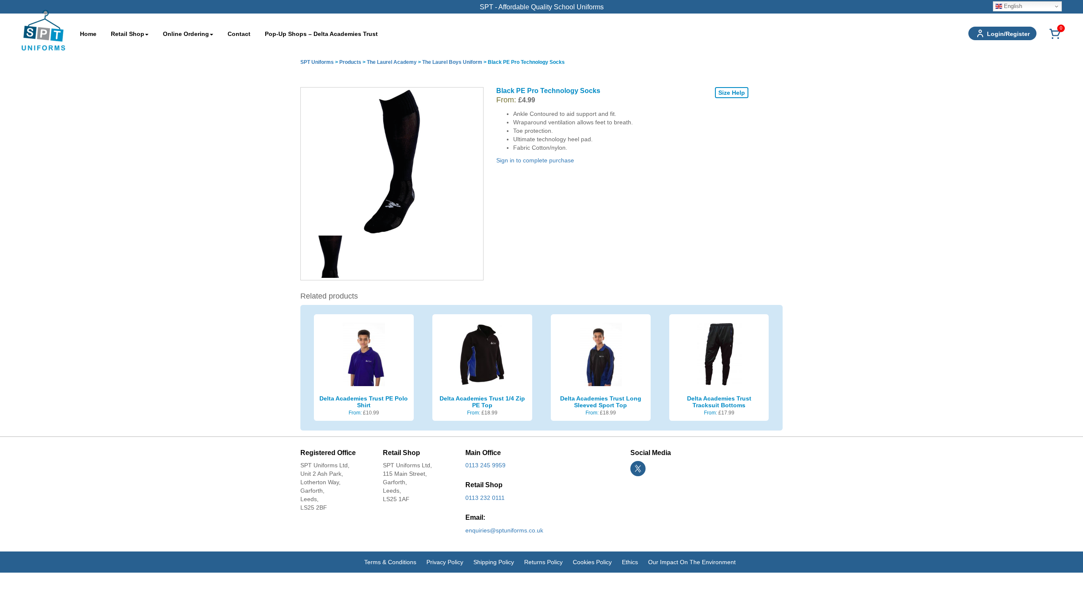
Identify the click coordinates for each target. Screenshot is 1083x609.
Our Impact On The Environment (692, 562)
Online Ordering (186, 33)
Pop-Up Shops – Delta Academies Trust (321, 33)
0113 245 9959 (485, 465)
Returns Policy (543, 562)
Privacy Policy (444, 562)
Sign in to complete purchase (535, 160)
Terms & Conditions (390, 562)
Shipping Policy (493, 562)
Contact (239, 33)
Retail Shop (127, 33)
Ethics (630, 562)
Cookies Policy (592, 562)
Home (88, 33)
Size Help (731, 92)
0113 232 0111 (485, 497)
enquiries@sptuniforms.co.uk (504, 530)
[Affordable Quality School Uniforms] (43, 29)
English (1012, 6)
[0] (1055, 38)
